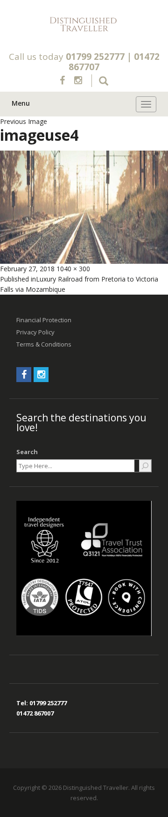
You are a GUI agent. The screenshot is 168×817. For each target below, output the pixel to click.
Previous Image (23, 121)
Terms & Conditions (43, 344)
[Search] (145, 466)
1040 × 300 (73, 268)
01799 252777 (95, 57)
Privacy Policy (35, 332)
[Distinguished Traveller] (84, 24)
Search (27, 452)
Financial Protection (43, 320)
